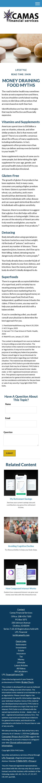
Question (8, 432)
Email (7, 418)
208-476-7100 (22, 29)
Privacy (32, 761)
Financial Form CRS (14, 674)
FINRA (19, 761)
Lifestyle (21, 662)
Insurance (21, 653)
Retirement (21, 644)
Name (8, 404)
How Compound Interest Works (21, 588)
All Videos (21, 668)
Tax (21, 656)
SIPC (25, 761)
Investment (21, 647)
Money (21, 659)
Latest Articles (21, 665)
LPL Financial (8, 758)
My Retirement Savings (21, 499)
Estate (21, 650)
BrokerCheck (27, 682)
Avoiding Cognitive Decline (21, 546)
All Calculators (21, 671)
